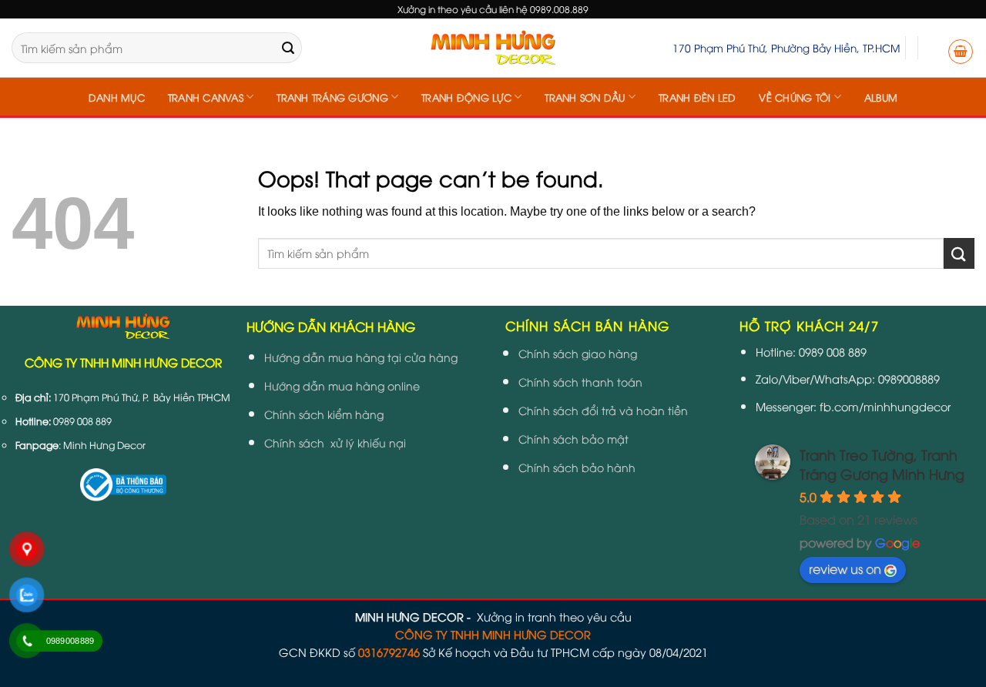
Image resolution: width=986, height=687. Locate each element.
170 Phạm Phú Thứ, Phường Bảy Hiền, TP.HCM (786, 47)
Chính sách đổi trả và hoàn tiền (603, 410)
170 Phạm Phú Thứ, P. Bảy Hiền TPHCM (141, 397)
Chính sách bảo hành (577, 467)
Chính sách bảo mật (573, 438)
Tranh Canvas (205, 97)
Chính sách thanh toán (580, 381)
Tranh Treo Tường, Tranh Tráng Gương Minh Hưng (882, 463)
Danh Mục (117, 97)
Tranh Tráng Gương (332, 97)
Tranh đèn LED (697, 97)
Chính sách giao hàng (577, 353)
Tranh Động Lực (466, 97)
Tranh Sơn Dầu (585, 97)
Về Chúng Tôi (794, 97)
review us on (845, 568)
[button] (960, 51)
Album (880, 97)
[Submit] (288, 47)
